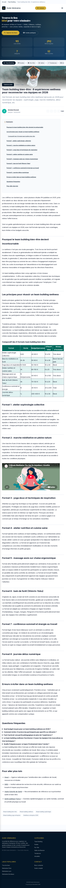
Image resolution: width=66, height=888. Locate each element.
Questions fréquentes (13, 181)
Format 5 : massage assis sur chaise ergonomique (22, 159)
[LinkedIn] (55, 111)
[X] (51, 111)
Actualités (37, 856)
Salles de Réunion (39, 850)
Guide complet (38, 868)
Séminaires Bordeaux (8, 874)
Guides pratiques (29, 33)
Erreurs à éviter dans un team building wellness (21, 177)
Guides (21, 63)
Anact (6, 777)
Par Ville (31, 63)
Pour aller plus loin (12, 186)
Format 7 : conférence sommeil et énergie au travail (23, 168)
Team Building (12, 2)
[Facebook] (47, 111)
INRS (6, 784)
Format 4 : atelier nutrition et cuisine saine (20, 154)
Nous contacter (38, 865)
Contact (40, 8)
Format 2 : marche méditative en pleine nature (21, 145)
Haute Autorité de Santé (13, 791)
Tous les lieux (6, 865)
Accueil (4, 2)
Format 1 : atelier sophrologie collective (19, 141)
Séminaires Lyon (6, 871)
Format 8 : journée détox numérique (18, 172)
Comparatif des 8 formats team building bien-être (21, 136)
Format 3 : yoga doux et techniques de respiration (22, 150)
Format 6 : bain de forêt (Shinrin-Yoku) (18, 163)
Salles (41, 63)
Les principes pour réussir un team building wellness (23, 131)
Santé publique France (12, 799)
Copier (62, 111)
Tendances (52, 63)
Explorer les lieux (10, 33)
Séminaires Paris (6, 868)
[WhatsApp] (58, 111)
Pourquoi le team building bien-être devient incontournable (25, 127)
